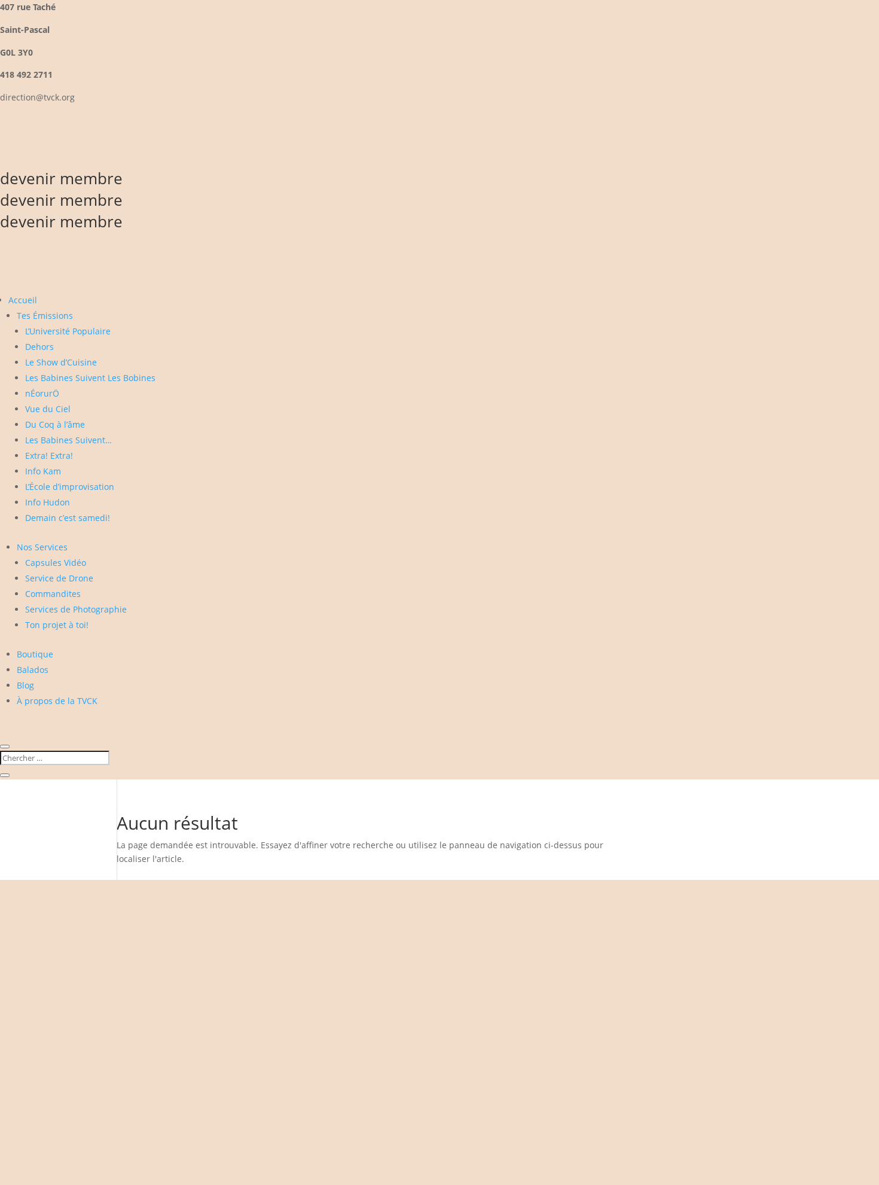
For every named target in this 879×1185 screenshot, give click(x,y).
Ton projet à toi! (56, 624)
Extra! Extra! (49, 455)
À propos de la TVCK (57, 700)
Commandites (53, 593)
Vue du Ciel (48, 409)
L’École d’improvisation (69, 486)
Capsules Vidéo (55, 562)
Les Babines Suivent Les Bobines (90, 377)
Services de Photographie (76, 609)
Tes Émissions (45, 315)
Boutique (35, 654)
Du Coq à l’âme (55, 424)
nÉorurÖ (42, 393)
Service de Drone (59, 578)
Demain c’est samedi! (67, 517)
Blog (25, 685)
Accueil (22, 300)
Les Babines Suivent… (68, 440)
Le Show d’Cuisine (61, 362)
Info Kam (43, 471)
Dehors (39, 346)
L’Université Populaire (68, 331)
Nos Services (42, 547)
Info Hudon (47, 502)
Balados (32, 669)
